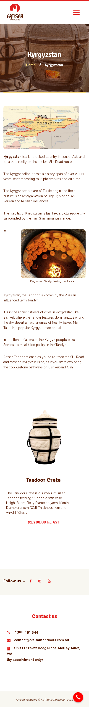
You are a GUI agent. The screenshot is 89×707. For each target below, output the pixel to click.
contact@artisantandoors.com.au (41, 640)
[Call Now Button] (78, 697)
